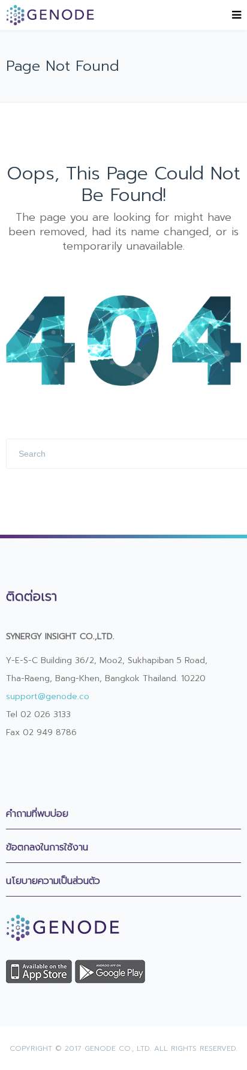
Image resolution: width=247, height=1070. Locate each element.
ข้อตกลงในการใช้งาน (47, 847)
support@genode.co (47, 696)
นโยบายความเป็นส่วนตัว (53, 881)
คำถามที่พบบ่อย (37, 814)
